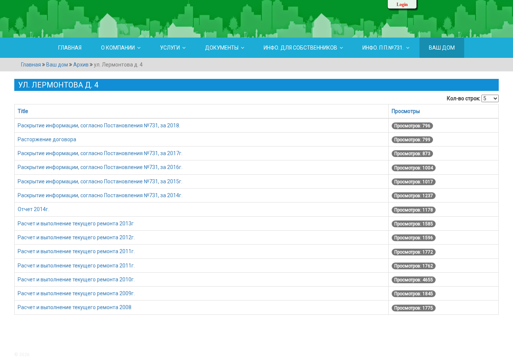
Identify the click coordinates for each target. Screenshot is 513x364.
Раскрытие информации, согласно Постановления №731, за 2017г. (100, 153)
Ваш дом (442, 48)
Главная (69, 48)
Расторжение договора (47, 139)
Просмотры (406, 111)
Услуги (170, 48)
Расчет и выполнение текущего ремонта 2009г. (76, 293)
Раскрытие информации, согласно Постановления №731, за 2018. (99, 125)
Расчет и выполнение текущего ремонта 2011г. (76, 251)
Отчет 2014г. (33, 209)
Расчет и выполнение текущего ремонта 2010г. (76, 279)
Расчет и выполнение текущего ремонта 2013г (76, 224)
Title (23, 111)
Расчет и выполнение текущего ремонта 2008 (74, 307)
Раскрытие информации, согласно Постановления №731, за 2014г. (100, 195)
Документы (221, 48)
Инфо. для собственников (300, 48)
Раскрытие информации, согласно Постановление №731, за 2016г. (100, 167)
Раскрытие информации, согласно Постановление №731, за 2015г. (100, 181)
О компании (118, 48)
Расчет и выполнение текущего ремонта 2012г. (76, 237)
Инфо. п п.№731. (383, 48)
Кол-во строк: (463, 98)
